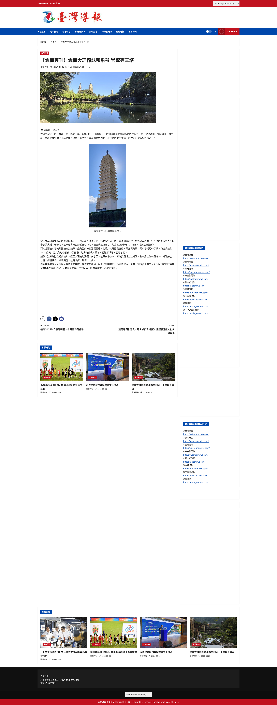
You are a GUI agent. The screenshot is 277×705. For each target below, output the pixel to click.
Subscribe (232, 31)
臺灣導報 (44, 66)
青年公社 (66, 31)
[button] (215, 31)
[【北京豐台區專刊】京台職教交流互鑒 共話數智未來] (63, 632)
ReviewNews (159, 702)
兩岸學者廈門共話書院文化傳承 (102, 385)
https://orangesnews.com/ (196, 306)
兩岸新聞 (54, 31)
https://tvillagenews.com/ (195, 313)
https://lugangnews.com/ (195, 292)
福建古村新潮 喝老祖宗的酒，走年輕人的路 (212, 652)
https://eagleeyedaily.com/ (196, 265)
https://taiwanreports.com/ (196, 258)
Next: (145, 329)
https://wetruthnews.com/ (195, 279)
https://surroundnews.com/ (196, 272)
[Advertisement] (107, 294)
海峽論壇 (93, 31)
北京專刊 (46, 644)
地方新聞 (133, 31)
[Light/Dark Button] (209, 31)
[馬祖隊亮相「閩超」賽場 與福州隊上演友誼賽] (61, 367)
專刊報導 (79, 31)
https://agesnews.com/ (194, 285)
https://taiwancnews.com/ (195, 299)
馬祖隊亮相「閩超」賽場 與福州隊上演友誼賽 (113, 652)
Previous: (62, 327)
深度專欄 (120, 31)
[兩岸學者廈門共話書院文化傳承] (107, 367)
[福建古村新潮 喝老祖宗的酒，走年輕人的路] (153, 367)
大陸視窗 (42, 31)
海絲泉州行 (107, 31)
